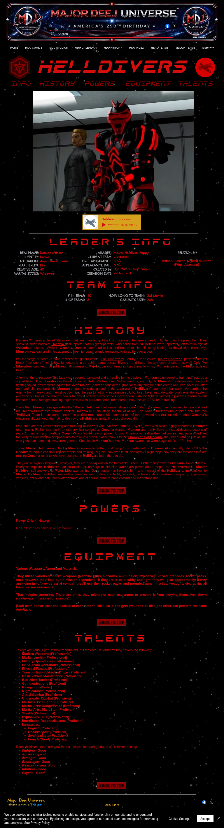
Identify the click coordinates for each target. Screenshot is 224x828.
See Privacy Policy (37, 822)
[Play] (104, 225)
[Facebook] (167, 26)
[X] (174, 26)
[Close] (218, 818)
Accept (205, 818)
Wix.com (36, 804)
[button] (113, 151)
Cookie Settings (179, 818)
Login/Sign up (199, 38)
